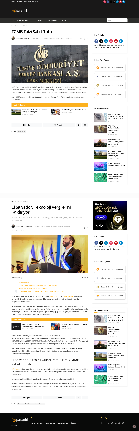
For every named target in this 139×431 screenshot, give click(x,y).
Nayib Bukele (39, 404)
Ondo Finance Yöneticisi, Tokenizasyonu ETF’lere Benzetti (38, 285)
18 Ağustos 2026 (28, 114)
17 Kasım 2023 (113, 168)
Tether (25, 2)
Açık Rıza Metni (50, 423)
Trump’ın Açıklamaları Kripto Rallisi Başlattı (33, 288)
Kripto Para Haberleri (20, 20)
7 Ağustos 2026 (67, 112)
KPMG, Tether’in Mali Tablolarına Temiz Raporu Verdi (115, 176)
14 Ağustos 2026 (114, 181)
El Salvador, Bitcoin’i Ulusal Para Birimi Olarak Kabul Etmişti (41, 291)
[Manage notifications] (134, 426)
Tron (36, 2)
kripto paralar (68, 296)
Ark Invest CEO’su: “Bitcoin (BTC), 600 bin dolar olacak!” (116, 142)
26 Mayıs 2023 (37, 38)
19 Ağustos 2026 (114, 121)
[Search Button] (126, 20)
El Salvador (15, 369)
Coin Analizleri (52, 20)
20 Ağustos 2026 (68, 328)
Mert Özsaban (24, 38)
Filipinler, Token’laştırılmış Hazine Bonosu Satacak (114, 129)
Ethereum (19, 2)
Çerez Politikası (63, 423)
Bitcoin (13, 2)
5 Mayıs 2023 (39, 227)
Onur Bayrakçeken (26, 227)
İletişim (73, 423)
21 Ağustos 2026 (28, 328)
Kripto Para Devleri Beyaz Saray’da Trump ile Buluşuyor (34, 111)
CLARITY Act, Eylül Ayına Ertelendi (74, 110)
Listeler (64, 20)
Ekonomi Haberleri (23, 26)
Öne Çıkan (21, 131)
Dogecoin (31, 2)
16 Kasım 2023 (113, 135)
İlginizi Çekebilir (24, 282)
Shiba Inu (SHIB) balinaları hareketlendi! (116, 164)
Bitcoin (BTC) (55, 296)
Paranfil (13, 26)
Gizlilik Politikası (36, 423)
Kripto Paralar (38, 20)
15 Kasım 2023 (113, 146)
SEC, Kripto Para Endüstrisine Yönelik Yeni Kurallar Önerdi (115, 116)
